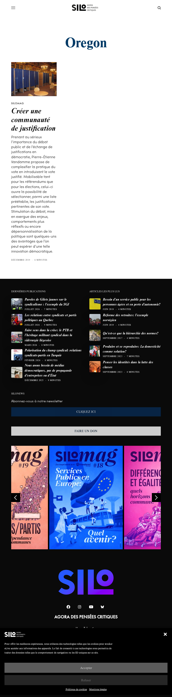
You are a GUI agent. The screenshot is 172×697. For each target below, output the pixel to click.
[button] (165, 634)
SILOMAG (17, 103)
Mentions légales (98, 689)
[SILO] (86, 7)
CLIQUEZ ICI (86, 412)
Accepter (86, 668)
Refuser (86, 680)
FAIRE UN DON (86, 431)
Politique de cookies (76, 689)
